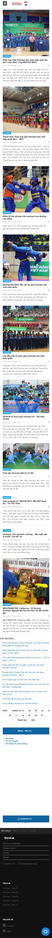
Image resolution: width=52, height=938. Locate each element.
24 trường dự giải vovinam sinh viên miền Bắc (21, 680)
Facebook (10, 926)
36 (36, 715)
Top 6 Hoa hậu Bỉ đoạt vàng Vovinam (17, 699)
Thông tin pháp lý (9, 848)
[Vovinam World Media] (17, 2)
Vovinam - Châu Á (10, 888)
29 (36, 711)
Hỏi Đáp (6, 853)
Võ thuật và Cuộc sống (16, 743)
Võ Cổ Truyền (12, 741)
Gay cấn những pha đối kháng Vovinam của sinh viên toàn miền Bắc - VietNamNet (25, 685)
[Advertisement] (26, 782)
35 (29, 715)
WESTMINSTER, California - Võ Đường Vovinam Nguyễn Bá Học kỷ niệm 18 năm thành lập (25, 610)
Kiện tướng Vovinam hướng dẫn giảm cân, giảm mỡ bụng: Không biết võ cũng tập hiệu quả (25, 644)
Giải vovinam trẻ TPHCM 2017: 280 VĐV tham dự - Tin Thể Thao (24, 502)
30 (42, 711)
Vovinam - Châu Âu (10, 892)
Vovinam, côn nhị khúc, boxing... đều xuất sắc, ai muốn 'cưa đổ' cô (25, 535)
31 (49, 711)
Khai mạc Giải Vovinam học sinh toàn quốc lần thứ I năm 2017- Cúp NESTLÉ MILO (25, 61)
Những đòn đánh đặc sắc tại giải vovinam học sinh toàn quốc (25, 286)
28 (29, 711)
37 (42, 715)
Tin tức (23, 831)
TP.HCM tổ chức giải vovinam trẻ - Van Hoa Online (23, 417)
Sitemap (6, 857)
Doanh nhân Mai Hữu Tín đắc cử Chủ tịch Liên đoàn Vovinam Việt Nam (23, 666)
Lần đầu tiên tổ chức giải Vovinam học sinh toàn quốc (24, 357)
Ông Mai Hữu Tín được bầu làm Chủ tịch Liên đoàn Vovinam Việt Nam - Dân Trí (23, 673)
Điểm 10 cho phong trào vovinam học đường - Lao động (25, 217)
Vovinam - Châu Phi (11, 901)
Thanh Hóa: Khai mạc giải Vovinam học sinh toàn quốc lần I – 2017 (24, 138)
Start (5, 711)
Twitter (9, 932)
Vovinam (7, 56)
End (33, 720)
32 (10, 715)
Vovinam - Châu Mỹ (11, 896)
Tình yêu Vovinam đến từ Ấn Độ (18, 473)
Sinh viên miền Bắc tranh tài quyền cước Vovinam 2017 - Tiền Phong (25, 693)
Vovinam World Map (29, 864)
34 (23, 715)
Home (15, 831)
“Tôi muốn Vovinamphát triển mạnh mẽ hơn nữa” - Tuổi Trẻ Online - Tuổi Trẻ (26, 659)
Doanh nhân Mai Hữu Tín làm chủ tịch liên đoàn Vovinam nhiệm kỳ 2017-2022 (25, 651)
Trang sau (22, 720)
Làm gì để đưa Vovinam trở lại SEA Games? (20, 703)
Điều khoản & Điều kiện (12, 844)
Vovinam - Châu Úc (10, 905)
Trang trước (18, 711)
